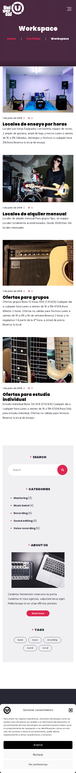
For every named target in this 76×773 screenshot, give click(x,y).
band (20, 640)
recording (52, 640)
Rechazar (38, 755)
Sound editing (23, 521)
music (35, 640)
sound (30, 648)
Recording (21, 513)
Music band (21, 505)
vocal (45, 648)
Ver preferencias (38, 765)
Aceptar (38, 745)
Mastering (21, 498)
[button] (70, 710)
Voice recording (24, 528)
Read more (38, 613)
